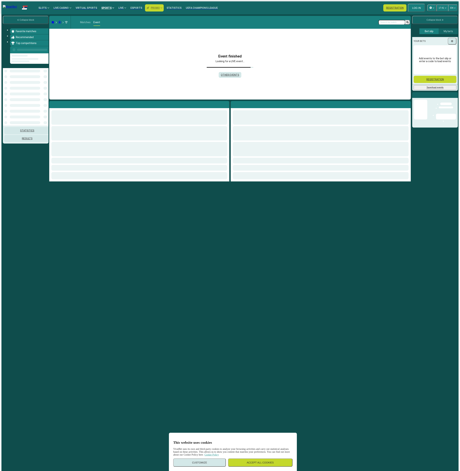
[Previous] (44, 49)
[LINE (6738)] (53, 22)
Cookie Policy (211, 454)
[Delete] (407, 104)
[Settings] (452, 41)
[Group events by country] (45, 78)
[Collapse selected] (41, 78)
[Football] (60, 22)
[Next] (241, 103)
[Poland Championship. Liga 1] (66, 22)
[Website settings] (431, 7)
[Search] (407, 22)
